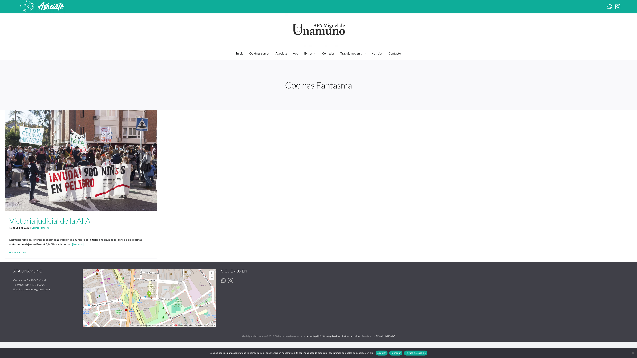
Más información (17, 252)
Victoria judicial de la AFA (49, 220)
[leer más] (78, 244)
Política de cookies (351, 336)
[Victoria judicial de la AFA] (81, 160)
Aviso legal (312, 336)
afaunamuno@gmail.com (35, 289)
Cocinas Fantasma (41, 227)
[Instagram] (230, 280)
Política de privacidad (329, 336)
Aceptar (381, 353)
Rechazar (396, 353)
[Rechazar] (633, 353)
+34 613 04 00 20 (35, 284)
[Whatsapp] (223, 280)
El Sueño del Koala (385, 336)
